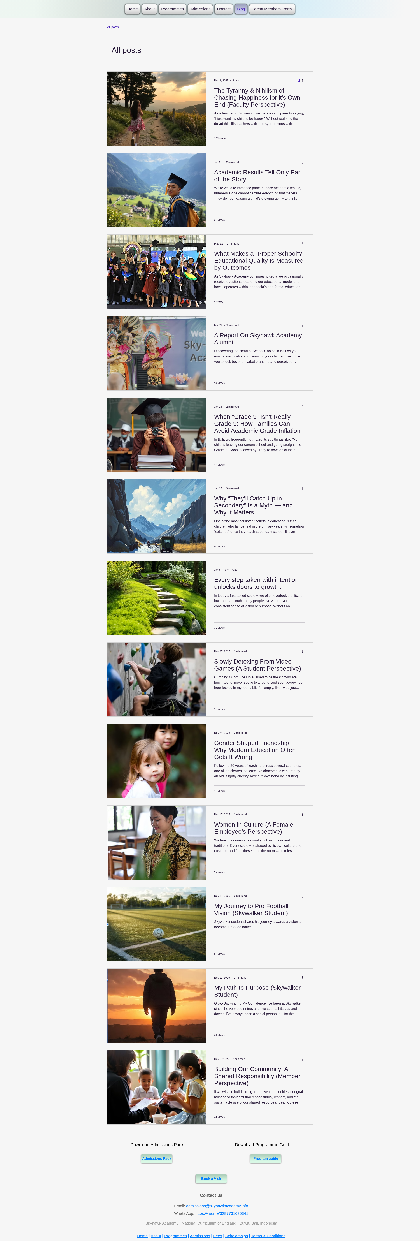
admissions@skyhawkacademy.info (217, 1206)
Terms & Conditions (268, 1236)
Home (142, 1236)
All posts (113, 27)
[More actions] (304, 80)
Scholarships (236, 1236)
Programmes (175, 1236)
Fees (217, 1236)
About (156, 1236)
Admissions (200, 1236)
